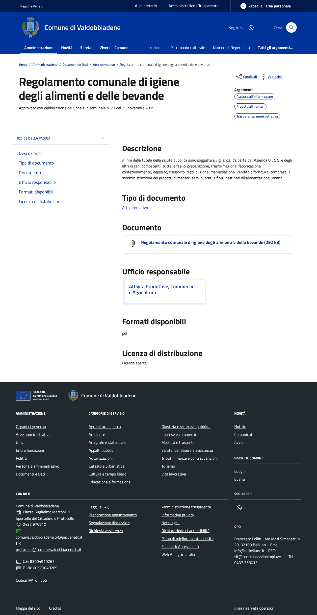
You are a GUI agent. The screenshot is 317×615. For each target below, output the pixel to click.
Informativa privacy (177, 515)
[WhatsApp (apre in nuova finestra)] (249, 27)
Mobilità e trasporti (177, 442)
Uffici (20, 442)
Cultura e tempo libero (107, 474)
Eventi (239, 479)
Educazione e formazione (110, 482)
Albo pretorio (146, 6)
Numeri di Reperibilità (231, 47)
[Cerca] (291, 27)
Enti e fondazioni (30, 450)
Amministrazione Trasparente (193, 6)
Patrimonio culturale (187, 47)
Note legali (170, 523)
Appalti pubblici (101, 450)
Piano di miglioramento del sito (187, 539)
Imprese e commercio (179, 434)
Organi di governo (31, 426)
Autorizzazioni (101, 458)
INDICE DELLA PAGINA (33, 138)
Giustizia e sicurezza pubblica (186, 426)
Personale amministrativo (37, 466)
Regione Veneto (31, 6)
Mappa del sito (28, 608)
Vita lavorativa (173, 474)
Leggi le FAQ (99, 507)
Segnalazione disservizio (109, 523)
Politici (21, 458)
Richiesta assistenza (106, 531)
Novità (66, 47)
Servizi (86, 47)
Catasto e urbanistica (106, 466)
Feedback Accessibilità (180, 546)
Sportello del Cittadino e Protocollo (45, 518)
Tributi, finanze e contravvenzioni (189, 458)
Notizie (240, 426)
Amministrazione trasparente (186, 507)
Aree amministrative (33, 434)
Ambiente (97, 434)
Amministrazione (38, 47)
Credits (55, 608)
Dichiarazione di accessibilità (185, 531)
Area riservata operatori (254, 608)
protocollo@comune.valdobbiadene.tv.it (48, 549)
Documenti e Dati (30, 474)
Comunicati (243, 434)
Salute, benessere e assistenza (187, 450)
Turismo (168, 466)
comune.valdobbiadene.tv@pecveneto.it (49, 537)
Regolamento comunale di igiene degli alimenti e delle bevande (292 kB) (211, 242)
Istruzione (154, 47)
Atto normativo (135, 208)
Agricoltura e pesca (105, 426)
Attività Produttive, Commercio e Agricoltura (162, 289)
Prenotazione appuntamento (113, 515)
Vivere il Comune (114, 47)
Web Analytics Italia (178, 554)
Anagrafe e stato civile (107, 442)
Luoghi (240, 471)
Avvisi (239, 442)
